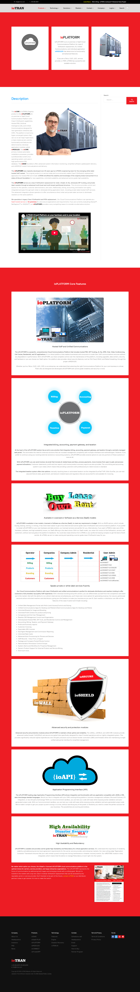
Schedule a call (76, 937)
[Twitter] (116, 936)
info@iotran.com (20, 2)
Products (41, 8)
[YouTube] (122, 936)
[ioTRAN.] (17, 8)
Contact (89, 8)
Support (74, 946)
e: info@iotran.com (16, 967)
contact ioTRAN (68, 876)
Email (73, 943)
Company (101, 8)
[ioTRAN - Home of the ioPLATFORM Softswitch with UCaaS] (18, 960)
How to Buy (75, 949)
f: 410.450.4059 (24, 965)
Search (122, 8)
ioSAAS (33, 937)
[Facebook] (112, 936)
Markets (78, 8)
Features (54, 937)
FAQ (12, 946)
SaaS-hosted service (18, 202)
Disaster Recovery (57, 943)
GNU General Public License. (44, 974)
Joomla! (13, 974)
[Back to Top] (134, 986)
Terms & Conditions (98, 937)
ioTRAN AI (54, 946)
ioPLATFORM (35, 943)
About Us (14, 937)
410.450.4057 (34, 2)
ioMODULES (35, 946)
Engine (53, 940)
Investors (14, 943)
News (13, 949)
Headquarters (16, 940)
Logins (111, 8)
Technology (54, 8)
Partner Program (77, 952)
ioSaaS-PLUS (35, 940)
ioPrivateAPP (35, 952)
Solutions (66, 8)
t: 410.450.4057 (15, 965)
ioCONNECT (35, 949)
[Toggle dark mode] (127, 8)
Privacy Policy (96, 940)
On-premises (32, 202)
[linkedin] (119, 936)
